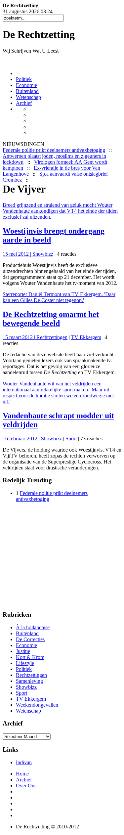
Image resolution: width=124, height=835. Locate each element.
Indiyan (24, 762)
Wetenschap (28, 97)
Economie (26, 85)
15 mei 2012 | (17, 254)
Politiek (24, 79)
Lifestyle (25, 663)
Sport (71, 438)
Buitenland (27, 91)
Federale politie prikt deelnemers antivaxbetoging (54, 150)
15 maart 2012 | (19, 337)
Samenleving (29, 681)
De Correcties (30, 639)
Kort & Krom (30, 657)
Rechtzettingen (51, 337)
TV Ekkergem (86, 337)
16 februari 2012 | (22, 438)
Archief (24, 103)
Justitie (23, 651)
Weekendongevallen (37, 705)
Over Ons (26, 785)
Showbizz (42, 254)
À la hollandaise (33, 627)
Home (22, 773)
